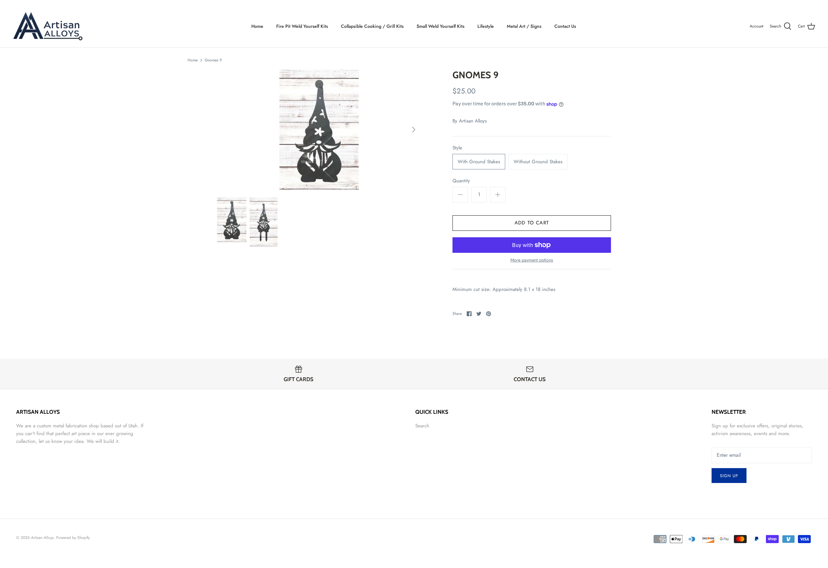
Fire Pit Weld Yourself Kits (302, 26)
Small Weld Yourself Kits (440, 26)
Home (257, 26)
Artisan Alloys (473, 120)
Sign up (729, 476)
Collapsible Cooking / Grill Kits (372, 26)
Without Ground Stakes (538, 161)
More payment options (531, 260)
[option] (319, 130)
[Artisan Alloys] (47, 26)
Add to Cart (532, 222)
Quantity (461, 180)
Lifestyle (485, 26)
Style (457, 148)
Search (422, 425)
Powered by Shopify (73, 538)
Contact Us (565, 26)
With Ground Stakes (479, 161)
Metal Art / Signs (524, 26)
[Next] (414, 130)
